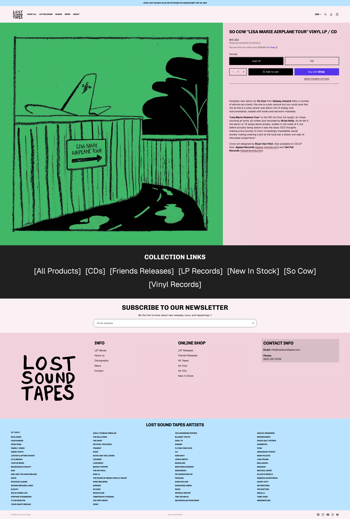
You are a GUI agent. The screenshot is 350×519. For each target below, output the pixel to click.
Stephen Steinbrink (21, 497)
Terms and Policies (175, 515)
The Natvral (99, 470)
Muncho (261, 467)
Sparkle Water (183, 493)
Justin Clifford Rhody (23, 456)
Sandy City (262, 482)
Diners (178, 444)
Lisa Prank (263, 459)
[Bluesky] (337, 514)
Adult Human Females (104, 433)
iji (176, 452)
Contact (98, 370)
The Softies (263, 489)
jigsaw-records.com (267, 147)
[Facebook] (318, 514)
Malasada (262, 463)
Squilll (261, 493)
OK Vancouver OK (183, 474)
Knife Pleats (263, 456)
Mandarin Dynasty (21, 467)
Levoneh (97, 459)
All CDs (182, 370)
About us (99, 355)
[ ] (57, 271)
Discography (101, 360)
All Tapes (183, 360)
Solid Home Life (19, 493)
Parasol (179, 478)
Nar (13, 470)
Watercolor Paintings (187, 500)
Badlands (16, 437)
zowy (96, 504)
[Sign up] (253, 323)
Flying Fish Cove (183, 448)
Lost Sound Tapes (24, 515)
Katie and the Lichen (103, 456)
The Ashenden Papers (186, 433)
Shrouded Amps (183, 485)
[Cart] (337, 14)
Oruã (13, 478)
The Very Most (100, 500)
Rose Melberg (100, 482)
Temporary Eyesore (103, 497)
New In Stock (186, 375)
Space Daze (98, 493)
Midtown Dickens (184, 467)
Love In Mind (17, 463)
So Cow (96, 489)
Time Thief (262, 497)
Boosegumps (263, 437)
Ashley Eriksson (266, 433)
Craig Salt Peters (266, 441)
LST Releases (185, 350)
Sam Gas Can (181, 482)
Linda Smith (181, 459)
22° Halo (15, 432)
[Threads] (332, 514)
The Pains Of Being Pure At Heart (110, 478)
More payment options (316, 79)
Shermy (97, 485)
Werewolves (263, 500)
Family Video (18, 448)
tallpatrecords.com (251, 150)
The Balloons (100, 437)
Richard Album (19, 482)
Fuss (259, 448)
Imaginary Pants (266, 452)
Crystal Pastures (102, 444)
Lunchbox (98, 463)
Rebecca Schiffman (267, 478)
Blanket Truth (182, 437)
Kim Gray (180, 456)
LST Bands (100, 350)
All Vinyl (182, 365)
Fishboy (97, 448)
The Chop (97, 441)
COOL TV (179, 441)
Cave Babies (17, 441)
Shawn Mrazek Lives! (22, 485)
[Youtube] (327, 514)
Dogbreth (262, 444)
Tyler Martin (18, 500)
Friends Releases (187, 355)
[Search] (325, 14)
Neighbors (180, 470)
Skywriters (263, 485)
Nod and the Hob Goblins (24, 474)
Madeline (180, 463)
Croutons (16, 444)
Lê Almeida (17, 459)
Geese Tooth (17, 452)
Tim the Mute (182, 497)
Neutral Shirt (264, 470)
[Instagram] (323, 514)
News (97, 365)
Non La (96, 474)
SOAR (177, 489)
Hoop (95, 452)
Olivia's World (265, 474)
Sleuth (14, 489)
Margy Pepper (100, 467)
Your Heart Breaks (21, 504)
